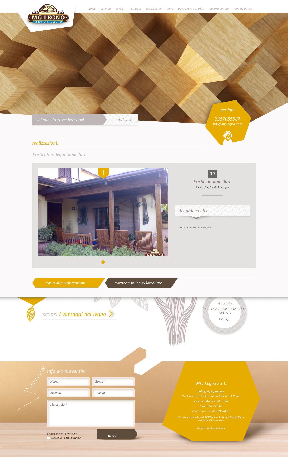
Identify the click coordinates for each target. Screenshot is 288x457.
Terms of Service (210, 420)
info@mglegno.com (227, 124)
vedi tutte (124, 119)
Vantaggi (135, 8)
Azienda (106, 8)
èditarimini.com (217, 428)
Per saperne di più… (191, 8)
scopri (74, 314)
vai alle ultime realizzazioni (60, 119)
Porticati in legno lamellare (138, 283)
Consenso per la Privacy (62, 433)
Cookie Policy (243, 8)
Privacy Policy (237, 417)
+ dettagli (224, 319)
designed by (211, 428)
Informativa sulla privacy (66, 437)
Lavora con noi (220, 8)
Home (92, 8)
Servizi (120, 8)
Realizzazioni (154, 8)
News (170, 8)
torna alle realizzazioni (65, 283)
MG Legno (47, 16)
